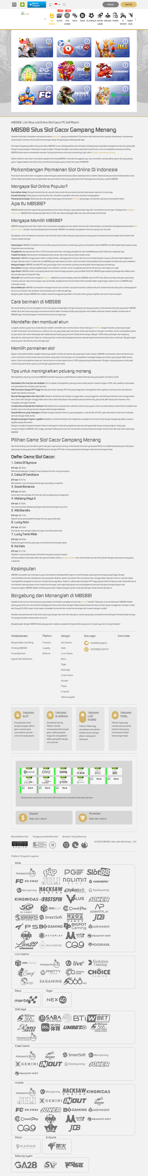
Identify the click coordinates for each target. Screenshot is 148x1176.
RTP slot (76, 198)
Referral (46, 653)
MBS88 (97, 327)
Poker (115, 20)
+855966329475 (99, 649)
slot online (57, 136)
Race (75, 20)
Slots (59, 20)
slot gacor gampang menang (103, 152)
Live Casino (67, 22)
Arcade (107, 20)
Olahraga (91, 20)
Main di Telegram (36, 4)
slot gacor (47, 277)
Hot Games (52, 22)
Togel (82, 20)
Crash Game (100, 22)
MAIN (36, 47)
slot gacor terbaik (68, 557)
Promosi (47, 642)
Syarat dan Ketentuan (21, 658)
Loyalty (46, 648)
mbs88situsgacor (98, 642)
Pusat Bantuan (18, 653)
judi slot (84, 602)
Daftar (128, 4)
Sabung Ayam (131, 22)
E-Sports (123, 22)
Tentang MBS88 (19, 648)
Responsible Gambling (22, 642)
